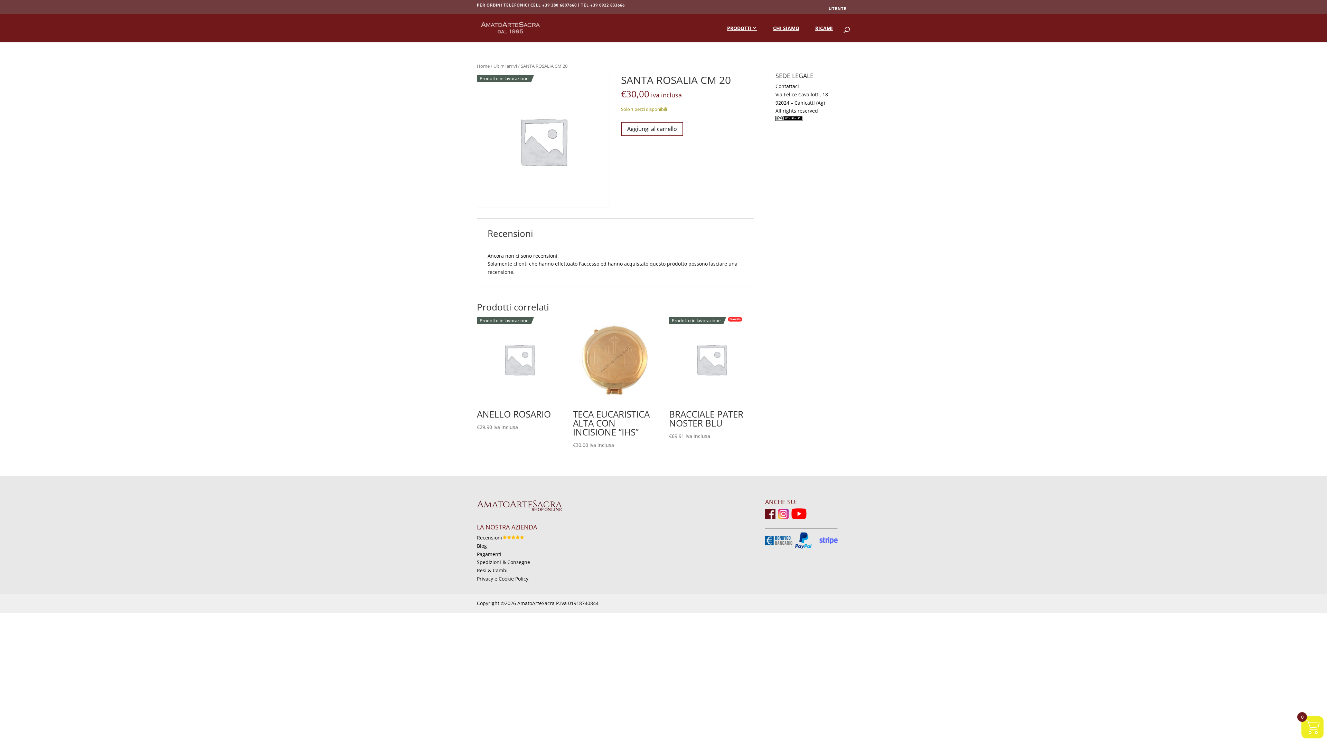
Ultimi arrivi (505, 66)
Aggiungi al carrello (652, 129)
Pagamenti (489, 554)
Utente (838, 8)
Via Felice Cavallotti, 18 (801, 94)
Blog (482, 546)
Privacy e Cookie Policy (502, 578)
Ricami (824, 28)
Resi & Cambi (492, 570)
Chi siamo (786, 28)
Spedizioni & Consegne (503, 562)
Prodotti (739, 28)
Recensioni (489, 537)
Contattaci (787, 86)
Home (483, 66)
